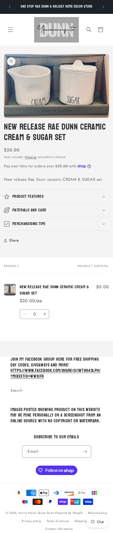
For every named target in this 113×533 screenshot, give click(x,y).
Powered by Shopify (69, 513)
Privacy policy (31, 521)
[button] (10, 29)
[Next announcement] (103, 7)
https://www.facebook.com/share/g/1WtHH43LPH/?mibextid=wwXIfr (56, 373)
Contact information (59, 529)
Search (16, 390)
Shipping (31, 157)
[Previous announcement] (10, 7)
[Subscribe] (85, 451)
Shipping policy (85, 521)
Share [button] (14, 240)
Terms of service (58, 521)
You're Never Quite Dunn (36, 513)
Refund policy (97, 513)
